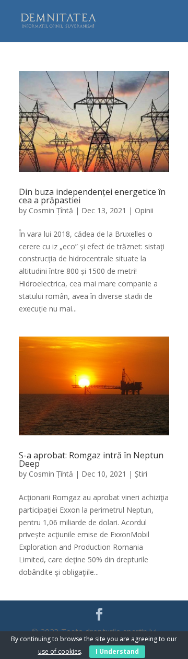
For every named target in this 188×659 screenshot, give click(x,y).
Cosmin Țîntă (51, 210)
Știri (141, 474)
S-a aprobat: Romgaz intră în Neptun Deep (91, 459)
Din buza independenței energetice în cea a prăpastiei (92, 196)
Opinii (144, 210)
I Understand (117, 651)
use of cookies (59, 651)
